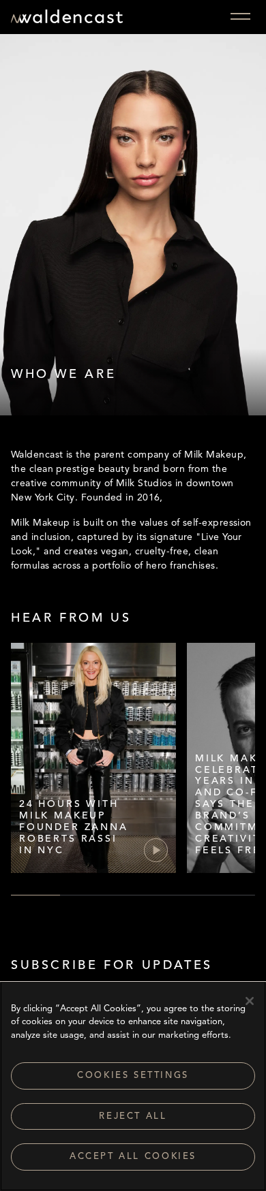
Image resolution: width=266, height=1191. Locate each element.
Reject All (132, 1116)
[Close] (250, 1001)
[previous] (17, 773)
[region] (133, 1086)
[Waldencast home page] (67, 19)
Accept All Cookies (133, 1156)
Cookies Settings (133, 1075)
